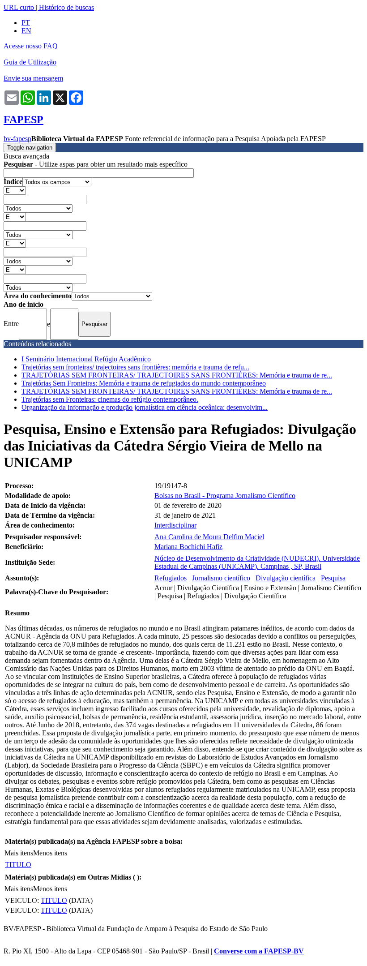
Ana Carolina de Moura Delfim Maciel (209, 537)
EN (26, 30)
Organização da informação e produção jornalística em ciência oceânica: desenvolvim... (144, 407)
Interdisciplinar (175, 525)
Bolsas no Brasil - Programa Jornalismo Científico (224, 495)
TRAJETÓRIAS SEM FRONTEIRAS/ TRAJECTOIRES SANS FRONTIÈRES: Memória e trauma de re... (176, 375)
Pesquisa (333, 578)
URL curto (19, 7)
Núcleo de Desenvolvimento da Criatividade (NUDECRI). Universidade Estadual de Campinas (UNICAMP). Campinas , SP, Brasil (257, 562)
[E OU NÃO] (15, 190)
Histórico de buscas (66, 7)
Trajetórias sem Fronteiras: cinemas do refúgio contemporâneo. (109, 399)
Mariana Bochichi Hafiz (188, 546)
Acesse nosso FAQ (31, 46)
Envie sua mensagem (33, 78)
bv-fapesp (17, 138)
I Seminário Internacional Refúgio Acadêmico (86, 359)
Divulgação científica (286, 578)
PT (25, 22)
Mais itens (18, 853)
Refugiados (170, 578)
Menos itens (50, 853)
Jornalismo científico (221, 578)
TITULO (18, 864)
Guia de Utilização (30, 62)
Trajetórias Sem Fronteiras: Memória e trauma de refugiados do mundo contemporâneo (143, 383)
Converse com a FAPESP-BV (259, 951)
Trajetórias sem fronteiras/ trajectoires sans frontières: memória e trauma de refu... (135, 367)
